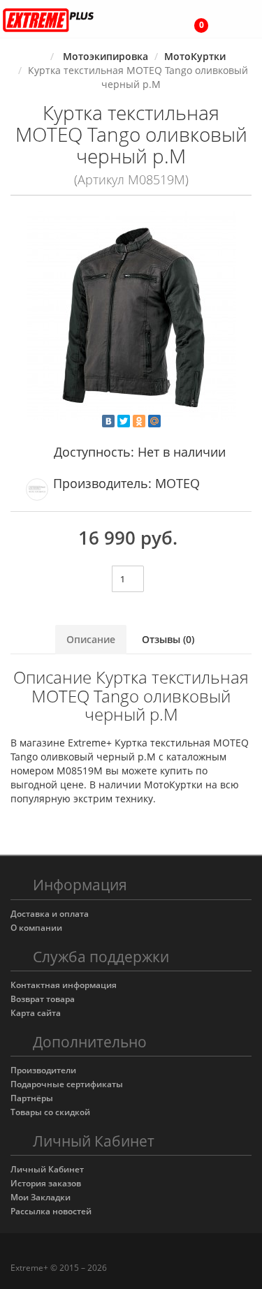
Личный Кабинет (47, 1169)
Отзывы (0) (168, 639)
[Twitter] (123, 421)
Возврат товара (42, 999)
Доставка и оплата (49, 914)
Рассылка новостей (51, 1211)
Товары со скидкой (50, 1112)
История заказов (45, 1183)
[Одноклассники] (139, 421)
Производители (43, 1070)
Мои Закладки (40, 1197)
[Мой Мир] (154, 421)
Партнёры (31, 1098)
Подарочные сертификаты (66, 1084)
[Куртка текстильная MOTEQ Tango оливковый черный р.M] (131, 315)
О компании (36, 928)
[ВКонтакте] (108, 421)
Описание (90, 639)
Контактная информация (63, 985)
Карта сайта (35, 1013)
